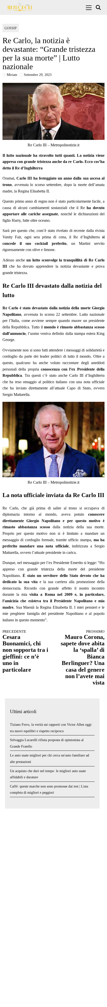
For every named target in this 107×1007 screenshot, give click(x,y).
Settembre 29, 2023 (38, 75)
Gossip (10, 28)
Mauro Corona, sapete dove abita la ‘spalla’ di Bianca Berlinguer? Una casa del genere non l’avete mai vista (83, 657)
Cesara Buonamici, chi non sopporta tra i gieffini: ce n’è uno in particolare (25, 651)
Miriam (12, 75)
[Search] (99, 7)
